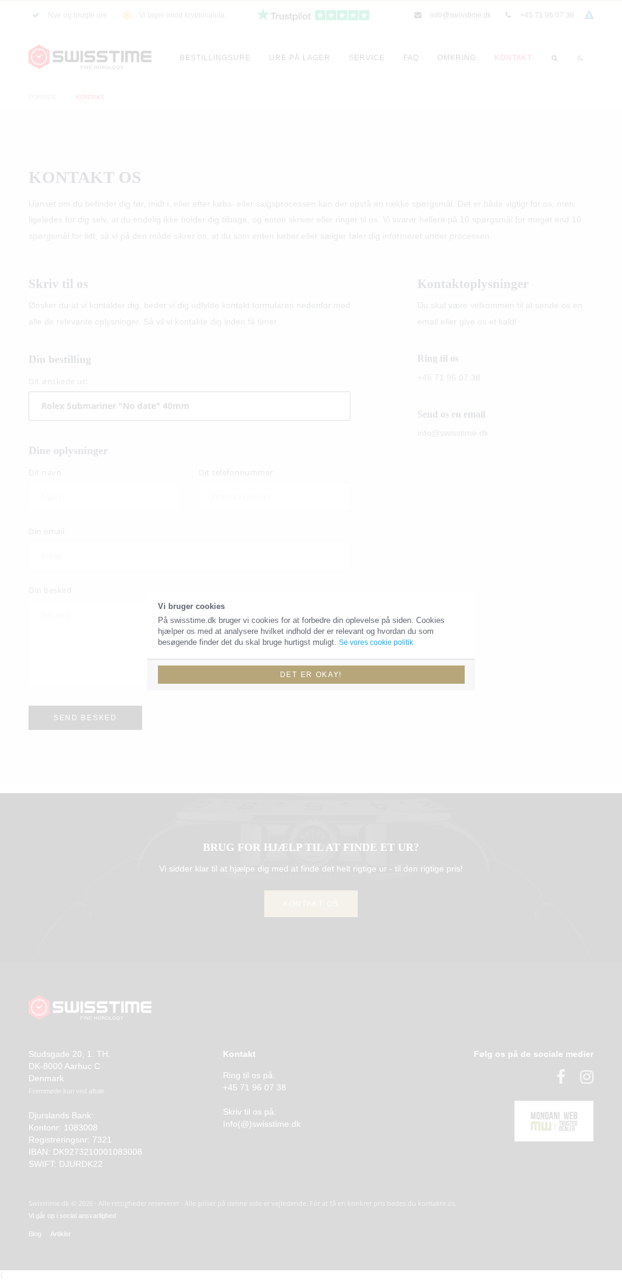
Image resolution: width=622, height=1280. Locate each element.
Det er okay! (311, 674)
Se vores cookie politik (376, 642)
